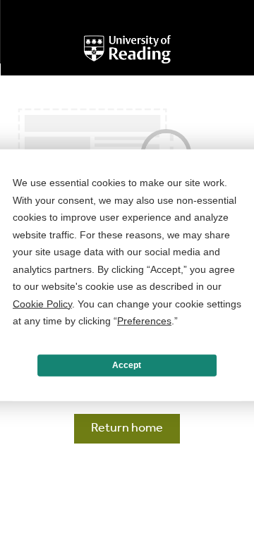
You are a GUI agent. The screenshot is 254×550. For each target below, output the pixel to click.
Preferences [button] (144, 320)
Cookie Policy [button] (42, 303)
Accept (126, 365)
